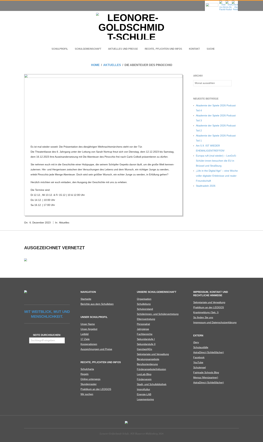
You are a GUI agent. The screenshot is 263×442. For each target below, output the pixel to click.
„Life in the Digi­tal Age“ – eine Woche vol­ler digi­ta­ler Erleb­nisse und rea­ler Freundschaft (217, 175)
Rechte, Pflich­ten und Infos (163, 49)
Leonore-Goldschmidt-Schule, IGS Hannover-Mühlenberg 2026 (132, 433)
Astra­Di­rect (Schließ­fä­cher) (208, 352)
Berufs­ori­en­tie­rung (147, 364)
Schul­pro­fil (60, 49)
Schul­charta (87, 369)
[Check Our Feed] (235, 2)
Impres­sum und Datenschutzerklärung (215, 322)
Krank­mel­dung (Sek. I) (206, 312)
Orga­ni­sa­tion (144, 298)
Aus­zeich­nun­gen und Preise (96, 349)
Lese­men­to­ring (145, 399)
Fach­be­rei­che (144, 334)
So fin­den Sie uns (203, 317)
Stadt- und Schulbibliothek (151, 384)
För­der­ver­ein (144, 379)
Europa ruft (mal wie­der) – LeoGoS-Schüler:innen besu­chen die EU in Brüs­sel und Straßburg (216, 160)
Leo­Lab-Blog (144, 374)
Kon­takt (194, 49)
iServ (196, 342)
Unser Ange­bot (89, 329)
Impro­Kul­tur (143, 389)
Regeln (85, 374)
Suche (211, 49)
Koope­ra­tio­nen (89, 344)
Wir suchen (87, 394)
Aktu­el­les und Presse (123, 49)
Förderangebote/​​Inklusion (151, 369)
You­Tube (198, 362)
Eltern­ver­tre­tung (146, 319)
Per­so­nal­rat (143, 324)
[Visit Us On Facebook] (222, 2)
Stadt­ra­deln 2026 (205, 185)
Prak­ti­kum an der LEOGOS (96, 389)
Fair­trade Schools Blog (206, 372)
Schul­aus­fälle (200, 347)
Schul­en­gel (199, 367)
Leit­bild (85, 334)
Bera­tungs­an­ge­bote (148, 359)
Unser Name (88, 324)
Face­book (198, 357)
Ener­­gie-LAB (144, 394)
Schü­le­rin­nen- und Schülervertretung (158, 314)
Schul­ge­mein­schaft (88, 49)
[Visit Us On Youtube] (228, 2)
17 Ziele (85, 339)
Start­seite (86, 298)
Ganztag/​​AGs (144, 349)
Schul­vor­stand (145, 309)
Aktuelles (64, 222)
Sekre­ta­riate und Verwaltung (153, 354)
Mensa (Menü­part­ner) (205, 377)
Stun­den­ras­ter (89, 384)
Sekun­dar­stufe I (146, 339)
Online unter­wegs (90, 379)
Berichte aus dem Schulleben (97, 303)
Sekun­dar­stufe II (146, 344)
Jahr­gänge (143, 329)
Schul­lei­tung (144, 303)
